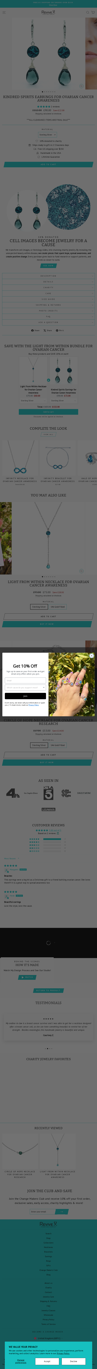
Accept (47, 1361)
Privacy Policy (34, 705)
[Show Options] (44, 687)
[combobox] (25, 687)
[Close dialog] (92, 656)
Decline (73, 1361)
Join (25, 696)
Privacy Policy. (63, 1353)
